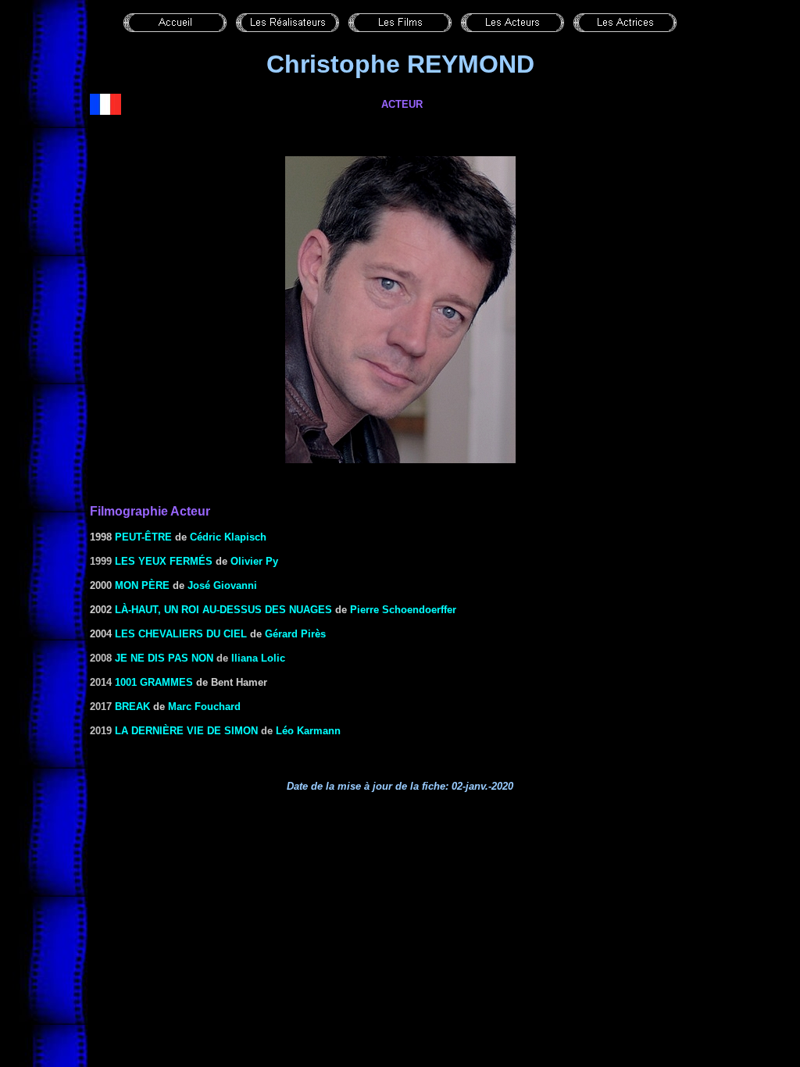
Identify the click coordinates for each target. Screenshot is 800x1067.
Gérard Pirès (295, 634)
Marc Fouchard (204, 706)
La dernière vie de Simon (186, 731)
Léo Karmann (308, 731)
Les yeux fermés (163, 561)
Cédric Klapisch (228, 537)
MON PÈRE (142, 585)
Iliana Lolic (258, 658)
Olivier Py (254, 561)
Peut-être (143, 537)
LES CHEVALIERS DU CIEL (181, 634)
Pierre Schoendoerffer (403, 610)
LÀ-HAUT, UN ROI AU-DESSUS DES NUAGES (223, 610)
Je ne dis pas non (164, 658)
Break (132, 706)
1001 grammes (154, 682)
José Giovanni (222, 585)
